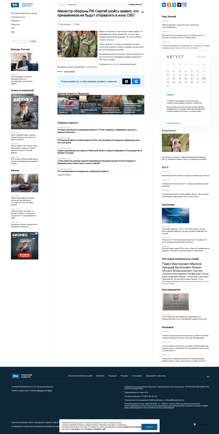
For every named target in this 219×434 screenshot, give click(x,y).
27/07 (13, 209)
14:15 (168, 331)
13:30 (168, 355)
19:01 (168, 31)
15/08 (164, 246)
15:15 (17, 144)
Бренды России (20, 49)
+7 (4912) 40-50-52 (148, 396)
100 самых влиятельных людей (24, 13)
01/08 (164, 331)
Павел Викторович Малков (181, 264)
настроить (76, 429)
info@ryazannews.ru (156, 400)
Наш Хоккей (169, 16)
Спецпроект (169, 130)
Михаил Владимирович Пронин (182, 270)
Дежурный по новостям (156, 376)
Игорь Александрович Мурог (185, 275)
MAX (50, 390)
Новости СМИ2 (64, 175)
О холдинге (137, 376)
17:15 (17, 157)
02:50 (168, 314)
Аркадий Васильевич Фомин (182, 267)
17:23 (17, 222)
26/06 (13, 222)
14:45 (17, 133)
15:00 (168, 342)
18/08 (13, 157)
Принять (149, 427)
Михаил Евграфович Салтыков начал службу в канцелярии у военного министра (184, 102)
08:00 (17, 196)
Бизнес (15, 170)
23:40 (168, 171)
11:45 (168, 180)
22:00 (168, 246)
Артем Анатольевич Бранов (186, 279)
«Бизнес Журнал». (106, 39)
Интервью (168, 327)
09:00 (18, 74)
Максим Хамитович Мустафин (192, 281)
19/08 (13, 144)
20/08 (13, 133)
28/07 (164, 342)
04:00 (168, 238)
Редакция (112, 376)
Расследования (171, 289)
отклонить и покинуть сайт (95, 429)
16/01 (12, 196)
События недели (18, 17)
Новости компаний (22, 90)
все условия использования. (129, 427)
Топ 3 (165, 167)
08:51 (168, 190)
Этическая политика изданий (80, 376)
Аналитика (15, 20)
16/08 (164, 227)
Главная (63, 5)
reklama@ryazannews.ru (174, 400)
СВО (13, 28)
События (170, 94)
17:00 (17, 209)
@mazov (40, 390)
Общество (15, 24)
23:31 (168, 21)
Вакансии (100, 376)
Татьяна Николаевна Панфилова (181, 273)
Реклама (124, 376)
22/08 (13, 74)
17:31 (167, 42)
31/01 (163, 314)
